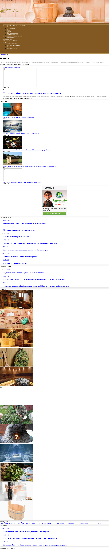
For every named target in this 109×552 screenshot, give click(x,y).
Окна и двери (11, 28)
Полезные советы (12, 48)
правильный (77, 523)
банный (15, 523)
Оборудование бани (12, 33)
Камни (9, 31)
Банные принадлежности (12, 36)
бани (6, 523)
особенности (46, 523)
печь (58, 523)
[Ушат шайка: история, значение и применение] (16, 519)
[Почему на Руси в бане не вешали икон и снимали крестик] (16, 308)
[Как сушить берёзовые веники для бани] (16, 404)
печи (55, 523)
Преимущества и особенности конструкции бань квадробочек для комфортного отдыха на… (30, 166)
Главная (2, 54)
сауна (99, 523)
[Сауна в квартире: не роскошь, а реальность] (16, 385)
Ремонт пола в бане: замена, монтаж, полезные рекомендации (32, 93)
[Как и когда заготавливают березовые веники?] (16, 423)
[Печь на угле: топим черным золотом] (16, 443)
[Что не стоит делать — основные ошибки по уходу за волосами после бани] (16, 500)
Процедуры (7, 39)
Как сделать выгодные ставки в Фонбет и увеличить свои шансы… (23, 182)
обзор (40, 523)
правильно (71, 523)
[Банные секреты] (9, 16)
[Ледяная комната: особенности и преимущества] (16, 462)
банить (11, 523)
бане (1, 523)
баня (23, 523)
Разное (5, 42)
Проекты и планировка (13, 26)
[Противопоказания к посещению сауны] (16, 327)
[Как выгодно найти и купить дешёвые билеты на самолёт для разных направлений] (12, 132)
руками (96, 523)
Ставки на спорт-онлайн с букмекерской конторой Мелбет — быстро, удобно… (26, 150)
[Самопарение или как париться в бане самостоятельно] (16, 347)
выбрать (36, 523)
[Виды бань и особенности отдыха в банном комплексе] (12, 115)
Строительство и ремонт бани (14, 25)
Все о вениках (11, 37)
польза (62, 523)
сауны (103, 523)
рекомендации (91, 523)
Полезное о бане (11, 47)
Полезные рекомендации (14, 45)
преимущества (84, 523)
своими (106, 523)
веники (33, 523)
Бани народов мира (10, 40)
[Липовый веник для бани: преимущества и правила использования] (16, 366)
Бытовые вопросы (12, 43)
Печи (8, 30)
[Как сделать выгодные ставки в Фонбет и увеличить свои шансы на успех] (12, 181)
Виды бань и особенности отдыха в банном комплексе (19, 117)
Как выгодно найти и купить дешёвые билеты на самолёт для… (22, 133)
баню (19, 523)
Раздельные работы (12, 34)
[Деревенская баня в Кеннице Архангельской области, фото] (16, 481)
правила (66, 523)
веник (28, 523)
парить (52, 523)
